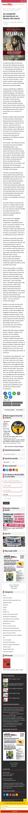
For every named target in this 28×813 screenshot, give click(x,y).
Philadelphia (16, 405)
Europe (5, 607)
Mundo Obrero (7, 623)
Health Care (6, 612)
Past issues (14, 588)
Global (4, 609)
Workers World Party (8, 649)
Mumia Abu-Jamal (17, 402)
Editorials (5, 605)
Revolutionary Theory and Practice (12, 630)
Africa (4, 595)
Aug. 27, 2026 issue (14, 585)
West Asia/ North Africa (9, 642)
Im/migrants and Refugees (10, 616)
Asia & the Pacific (7, 598)
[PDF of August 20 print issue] (5, 691)
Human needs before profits (10, 614)
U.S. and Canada (7, 640)
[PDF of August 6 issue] (5, 701)
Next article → (20, 410)
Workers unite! (7, 647)
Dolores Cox (8, 22)
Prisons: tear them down (9, 626)
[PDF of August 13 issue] (5, 696)
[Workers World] (14, 5)
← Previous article (9, 410)
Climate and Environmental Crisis (12, 600)
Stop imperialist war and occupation (12, 635)
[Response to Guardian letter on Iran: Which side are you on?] (5, 686)
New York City (7, 405)
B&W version (14, 586)
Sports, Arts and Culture (9, 633)
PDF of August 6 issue (14, 698)
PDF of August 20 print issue (16, 688)
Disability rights (7, 602)
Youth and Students (8, 651)
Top (4, 637)
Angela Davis (7, 402)
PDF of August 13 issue (14, 693)
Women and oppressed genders (11, 644)
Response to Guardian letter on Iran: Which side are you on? (16, 684)
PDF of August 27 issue (14, 679)
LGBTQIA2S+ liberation (9, 621)
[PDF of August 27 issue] (5, 681)
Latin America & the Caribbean (11, 619)
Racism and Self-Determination (11, 628)
